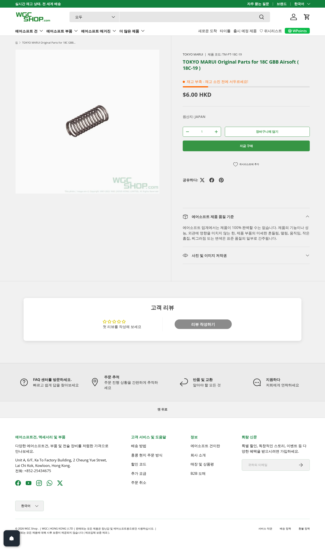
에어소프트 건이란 (205, 445)
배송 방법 (138, 445)
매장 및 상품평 (202, 464)
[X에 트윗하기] (202, 180)
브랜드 (282, 4)
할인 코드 (138, 464)
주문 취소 (138, 482)
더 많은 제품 (129, 31)
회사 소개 (198, 455)
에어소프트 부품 (59, 31)
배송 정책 (285, 528)
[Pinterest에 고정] (221, 180)
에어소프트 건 (26, 31)
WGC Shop (31, 528)
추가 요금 (138, 473)
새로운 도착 (207, 30)
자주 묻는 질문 (258, 4)
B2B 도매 (198, 473)
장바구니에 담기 (267, 131)
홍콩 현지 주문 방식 (146, 455)
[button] (307, 17)
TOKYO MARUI (193, 54)
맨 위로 (162, 409)
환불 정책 (304, 528)
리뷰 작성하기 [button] (203, 324)
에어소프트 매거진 (96, 31)
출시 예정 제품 (245, 30)
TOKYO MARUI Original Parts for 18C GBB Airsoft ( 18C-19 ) (49, 42)
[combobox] (169, 17)
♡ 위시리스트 (271, 30)
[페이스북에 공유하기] (212, 180)
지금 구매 (246, 146)
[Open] (12, 538)
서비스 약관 (265, 528)
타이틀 (225, 30)
